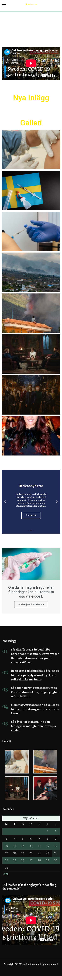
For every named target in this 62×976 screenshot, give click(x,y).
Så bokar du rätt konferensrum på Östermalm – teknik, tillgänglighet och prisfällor (35, 692)
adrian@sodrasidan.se (31, 604)
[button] (28, 530)
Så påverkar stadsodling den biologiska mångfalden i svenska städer (33, 726)
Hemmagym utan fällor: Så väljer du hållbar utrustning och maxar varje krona (35, 709)
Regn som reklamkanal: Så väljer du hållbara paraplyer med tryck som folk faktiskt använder (35, 675)
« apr (5, 874)
